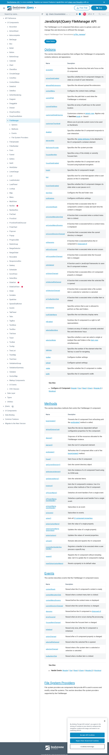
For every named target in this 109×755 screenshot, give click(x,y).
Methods (50, 403)
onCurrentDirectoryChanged (55, 234)
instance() (49, 486)
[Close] (104, 721)
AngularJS (98, 388)
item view (94, 340)
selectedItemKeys (52, 330)
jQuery (30, 7)
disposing (49, 611)
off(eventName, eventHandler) (51, 499)
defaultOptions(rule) (53, 429)
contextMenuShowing (53, 600)
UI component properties (83, 518)
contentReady (50, 589)
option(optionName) (53, 524)
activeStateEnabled (52, 78)
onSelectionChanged (53, 290)
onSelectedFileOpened (53, 282)
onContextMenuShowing (54, 225)
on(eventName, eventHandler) (51, 507)
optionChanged (51, 636)
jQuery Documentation (57, 14)
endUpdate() (75, 422)
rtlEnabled (49, 322)
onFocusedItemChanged (54, 256)
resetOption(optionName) (54, 563)
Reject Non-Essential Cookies (87, 741)
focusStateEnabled (52, 163)
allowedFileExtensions (53, 85)
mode (78, 116)
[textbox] (21, 14)
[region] (87, 735)
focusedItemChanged (53, 622)
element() (49, 445)
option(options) (51, 535)
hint (47, 177)
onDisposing (50, 242)
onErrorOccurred (51, 249)
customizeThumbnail (53, 123)
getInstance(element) (53, 472)
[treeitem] (21, 18)
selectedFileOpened (52, 642)
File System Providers (59, 683)
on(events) (49, 513)
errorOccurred (50, 617)
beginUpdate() (51, 421)
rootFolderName (51, 315)
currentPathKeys (51, 106)
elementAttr (50, 140)
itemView (49, 193)
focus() (48, 459)
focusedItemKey (51, 155)
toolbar (48, 357)
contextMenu (50, 91)
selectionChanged (52, 649)
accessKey (49, 70)
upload (48, 363)
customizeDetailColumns (54, 115)
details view (89, 113)
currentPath (50, 98)
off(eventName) (51, 493)
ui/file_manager (79, 34)
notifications (50, 198)
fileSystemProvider (52, 147)
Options (50, 49)
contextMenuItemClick (53, 595)
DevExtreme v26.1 (14, 2)
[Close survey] (104, 2)
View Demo (50, 41)
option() (48, 518)
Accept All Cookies (87, 735)
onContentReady (51, 207)
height (48, 170)
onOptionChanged (52, 273)
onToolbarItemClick (52, 299)
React (84, 388)
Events (49, 573)
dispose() (49, 438)
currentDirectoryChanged (54, 606)
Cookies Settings (87, 747)
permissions (50, 307)
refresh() (49, 541)
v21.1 (90, 14)
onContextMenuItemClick (54, 217)
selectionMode (51, 340)
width (48, 374)
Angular (74, 388)
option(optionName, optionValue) (52, 529)
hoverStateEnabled (52, 186)
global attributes (84, 139)
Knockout (52, 391)
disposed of (82, 244)
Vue (79, 388)
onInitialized (50, 265)
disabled (49, 132)
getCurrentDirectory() (53, 464)
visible (48, 368)
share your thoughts (75, 2)
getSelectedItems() (52, 479)
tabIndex (49, 350)
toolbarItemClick (51, 656)
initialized (49, 629)
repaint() (49, 556)
